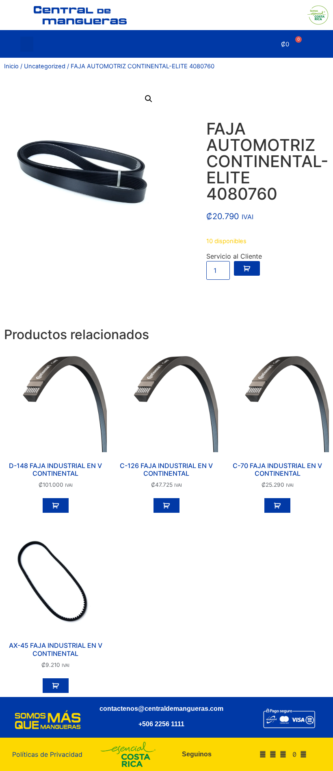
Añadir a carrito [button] (56, 505)
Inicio (11, 66)
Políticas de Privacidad (47, 754)
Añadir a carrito (247, 268)
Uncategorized (44, 66)
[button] (26, 44)
